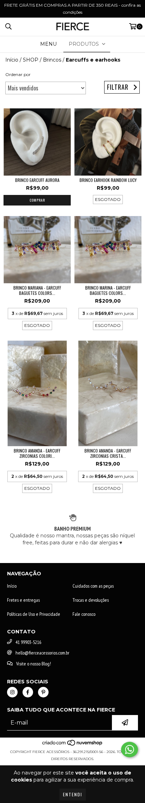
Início (11, 60)
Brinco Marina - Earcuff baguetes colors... (108, 290)
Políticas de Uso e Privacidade (33, 614)
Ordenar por (18, 74)
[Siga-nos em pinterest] (43, 692)
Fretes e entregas (23, 600)
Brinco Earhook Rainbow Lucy (108, 180)
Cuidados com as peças (93, 586)
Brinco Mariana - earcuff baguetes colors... (37, 290)
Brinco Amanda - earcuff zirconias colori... (37, 453)
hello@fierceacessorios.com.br (42, 653)
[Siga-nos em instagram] (12, 692)
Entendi (72, 794)
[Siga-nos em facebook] (28, 692)
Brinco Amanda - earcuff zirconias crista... (107, 453)
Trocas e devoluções (90, 600)
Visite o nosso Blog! (33, 663)
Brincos (52, 60)
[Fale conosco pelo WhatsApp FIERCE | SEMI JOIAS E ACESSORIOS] (129, 749)
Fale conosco (83, 614)
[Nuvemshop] (72, 744)
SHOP (30, 60)
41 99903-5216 (28, 642)
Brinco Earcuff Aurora (37, 180)
